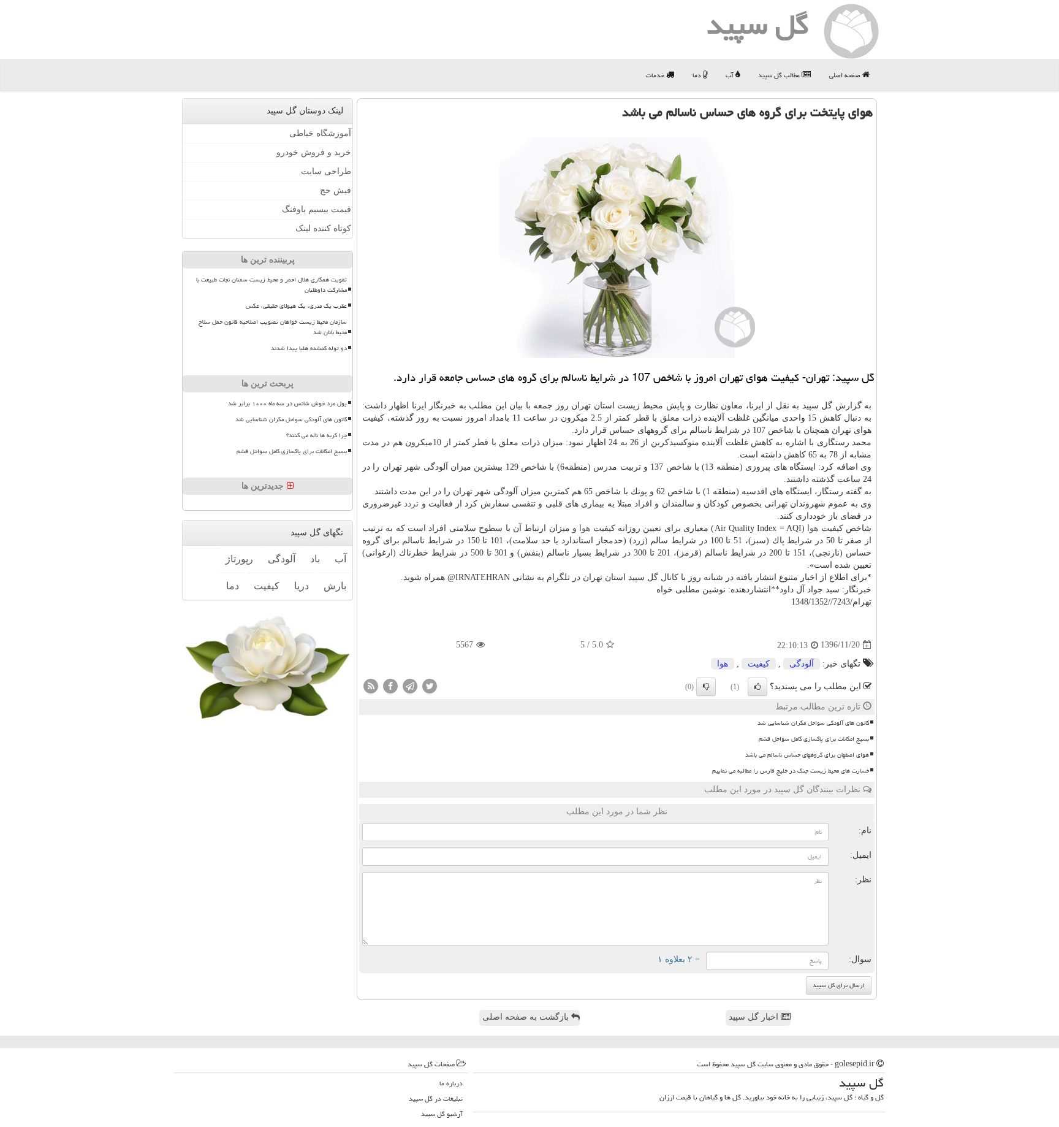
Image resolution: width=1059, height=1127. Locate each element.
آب (730, 75)
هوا (812, 528)
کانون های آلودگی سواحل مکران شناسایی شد (813, 723)
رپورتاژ (239, 559)
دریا (301, 586)
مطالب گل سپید (780, 75)
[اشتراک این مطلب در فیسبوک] (390, 685)
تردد (411, 503)
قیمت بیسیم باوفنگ (316, 209)
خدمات (656, 75)
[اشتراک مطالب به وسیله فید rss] (370, 685)
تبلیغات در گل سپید (436, 1098)
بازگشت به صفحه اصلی (526, 1017)
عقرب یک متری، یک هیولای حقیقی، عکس (296, 306)
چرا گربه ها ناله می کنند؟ (316, 435)
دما (698, 75)
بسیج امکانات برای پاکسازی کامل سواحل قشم (814, 739)
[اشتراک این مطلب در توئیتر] (429, 685)
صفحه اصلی (845, 75)
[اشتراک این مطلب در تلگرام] (410, 685)
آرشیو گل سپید (442, 1113)
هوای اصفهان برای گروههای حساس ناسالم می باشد (807, 755)
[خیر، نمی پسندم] (706, 687)
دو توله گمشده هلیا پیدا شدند (309, 348)
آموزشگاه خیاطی (320, 133)
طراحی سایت (326, 171)
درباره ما (451, 1083)
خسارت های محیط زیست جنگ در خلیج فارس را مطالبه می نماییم (790, 771)
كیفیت (759, 663)
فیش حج (335, 190)
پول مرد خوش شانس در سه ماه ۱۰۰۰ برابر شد (287, 403)
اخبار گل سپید (755, 1017)
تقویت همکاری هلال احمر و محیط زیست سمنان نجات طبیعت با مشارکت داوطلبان (271, 284)
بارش (335, 586)
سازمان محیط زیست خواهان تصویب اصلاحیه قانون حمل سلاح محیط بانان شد (273, 327)
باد (315, 559)
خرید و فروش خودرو (313, 152)
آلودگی (801, 663)
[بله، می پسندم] (757, 687)
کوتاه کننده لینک (323, 228)
